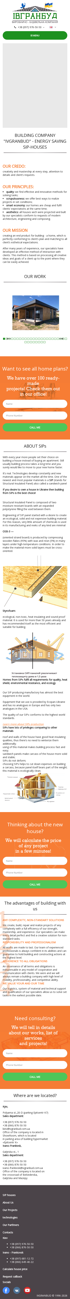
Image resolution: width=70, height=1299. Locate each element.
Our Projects (10, 1210)
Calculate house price (15, 1269)
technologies (10, 1217)
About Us (8, 1202)
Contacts (8, 1232)
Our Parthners (11, 1225)
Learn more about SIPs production (23, 724)
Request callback (12, 1276)
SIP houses (9, 1195)
